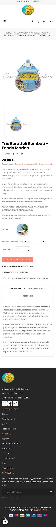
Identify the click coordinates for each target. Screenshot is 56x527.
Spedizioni (6, 448)
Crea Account (8, 419)
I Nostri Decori (8, 458)
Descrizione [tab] (15, 288)
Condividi (13, 154)
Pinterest (22, 154)
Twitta (17, 154)
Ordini (4, 424)
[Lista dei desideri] (45, 21)
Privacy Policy (8, 468)
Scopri (38, 1)
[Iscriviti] (51, 492)
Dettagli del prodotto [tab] (35, 288)
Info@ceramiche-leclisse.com (16, 389)
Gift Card (6, 453)
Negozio (6, 438)
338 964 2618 (17, 393)
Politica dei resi (9, 429)
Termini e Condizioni (11, 443)
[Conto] (32, 21)
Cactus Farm (40, 510)
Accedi (5, 414)
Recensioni (28, 296)
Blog (4, 463)
